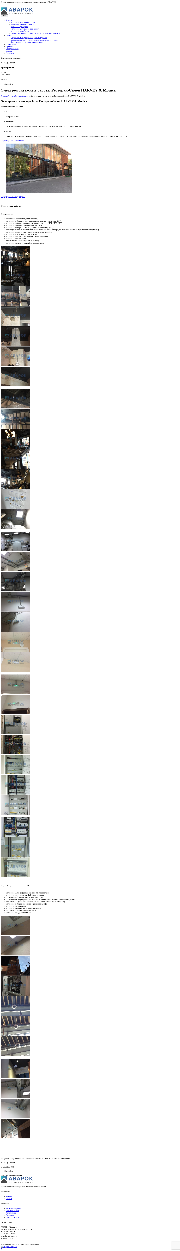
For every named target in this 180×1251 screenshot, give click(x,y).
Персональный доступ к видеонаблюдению (29, 38)
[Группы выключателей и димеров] (15, 508)
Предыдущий (7, 140)
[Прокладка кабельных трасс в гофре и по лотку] (15, 571)
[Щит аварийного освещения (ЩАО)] (15, 876)
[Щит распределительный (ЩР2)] (15, 814)
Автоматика (11, 1213)
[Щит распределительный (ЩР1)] (15, 774)
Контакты (10, 53)
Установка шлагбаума (20, 31)
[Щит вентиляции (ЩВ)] (15, 856)
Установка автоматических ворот (25, 29)
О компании (11, 44)
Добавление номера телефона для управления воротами (34, 40)
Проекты (9, 46)
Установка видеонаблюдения (23, 22)
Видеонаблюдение (13, 1208)
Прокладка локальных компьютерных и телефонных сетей (35, 33)
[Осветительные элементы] (15, 265)
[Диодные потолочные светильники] (15, 528)
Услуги (9, 20)
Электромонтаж (12, 1211)
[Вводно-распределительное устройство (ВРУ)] (15, 734)
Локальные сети (12, 1217)
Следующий (19, 140)
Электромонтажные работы (22, 24)
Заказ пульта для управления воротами (27, 42)
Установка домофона (19, 27)
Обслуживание (12, 49)
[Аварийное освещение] (15, 611)
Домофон (10, 1215)
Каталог (9, 1196)
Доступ (9, 35)
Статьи (9, 51)
